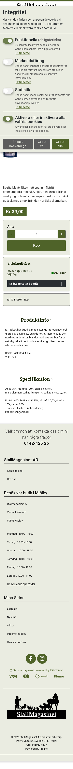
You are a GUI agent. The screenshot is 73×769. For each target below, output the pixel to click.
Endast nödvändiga (17, 144)
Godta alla (60, 144)
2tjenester (23, 82)
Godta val (42, 144)
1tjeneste (22, 53)
